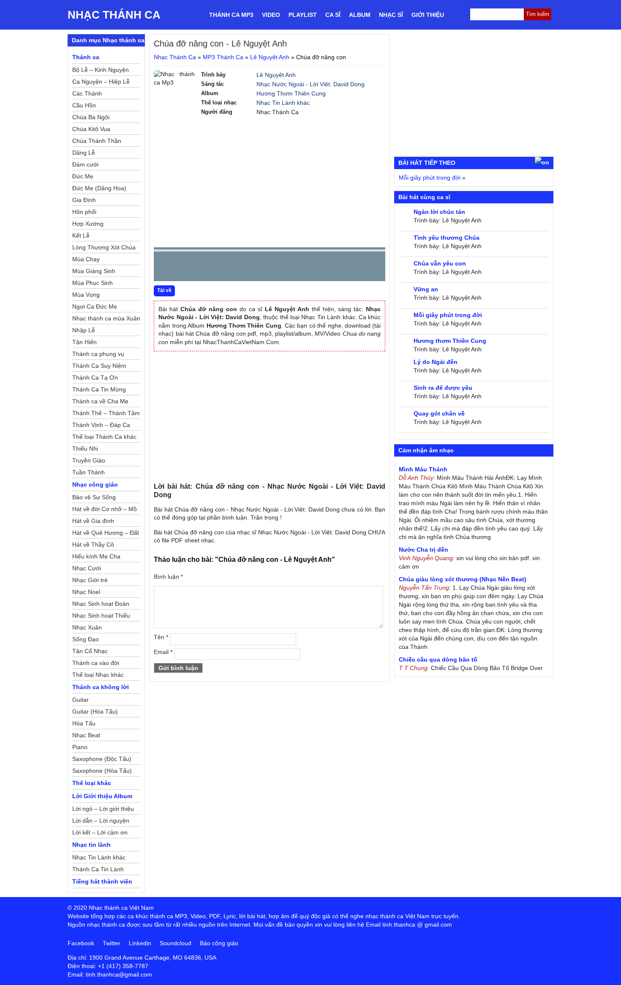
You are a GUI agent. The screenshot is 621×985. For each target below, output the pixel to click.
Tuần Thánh (88, 472)
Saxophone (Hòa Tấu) (102, 770)
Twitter (111, 943)
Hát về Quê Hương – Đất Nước (105, 534)
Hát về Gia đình (93, 520)
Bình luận (168, 576)
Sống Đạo (85, 639)
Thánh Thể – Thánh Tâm (106, 413)
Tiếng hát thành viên (102, 881)
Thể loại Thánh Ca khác (104, 436)
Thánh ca (85, 57)
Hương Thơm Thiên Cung (291, 93)
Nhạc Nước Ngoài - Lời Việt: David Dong (310, 84)
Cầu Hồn (84, 105)
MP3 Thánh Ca (223, 57)
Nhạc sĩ (391, 14)
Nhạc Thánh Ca (114, 14)
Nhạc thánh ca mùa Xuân (106, 318)
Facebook (81, 943)
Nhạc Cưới (86, 568)
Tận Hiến (84, 342)
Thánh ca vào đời (95, 662)
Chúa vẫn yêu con (440, 263)
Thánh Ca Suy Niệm (99, 365)
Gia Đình (84, 200)
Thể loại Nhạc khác (98, 674)
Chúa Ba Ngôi (90, 117)
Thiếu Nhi (85, 448)
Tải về (164, 290)
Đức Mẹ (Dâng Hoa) (99, 188)
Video (271, 14)
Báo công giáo (219, 943)
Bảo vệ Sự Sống (94, 497)
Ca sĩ (332, 14)
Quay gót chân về (439, 413)
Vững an (426, 289)
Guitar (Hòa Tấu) (95, 711)
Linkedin (140, 943)
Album (359, 14)
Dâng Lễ (83, 152)
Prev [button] (165, 268)
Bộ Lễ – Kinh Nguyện (100, 69)
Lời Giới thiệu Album (102, 796)
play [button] (187, 267)
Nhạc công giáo (95, 484)
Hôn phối (84, 211)
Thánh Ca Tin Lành (98, 869)
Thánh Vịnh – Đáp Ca (101, 424)
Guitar (80, 699)
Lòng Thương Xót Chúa (104, 247)
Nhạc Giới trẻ (90, 580)
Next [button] (208, 268)
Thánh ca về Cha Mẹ (100, 401)
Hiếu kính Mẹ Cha (96, 556)
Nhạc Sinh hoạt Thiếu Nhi (101, 616)
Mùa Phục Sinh (92, 282)
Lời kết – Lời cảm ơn (100, 832)
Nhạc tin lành (91, 844)
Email (163, 651)
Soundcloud (175, 943)
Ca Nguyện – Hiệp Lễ (101, 81)
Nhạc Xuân (87, 627)
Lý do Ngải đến (436, 361)
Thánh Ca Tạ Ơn (95, 377)
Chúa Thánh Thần (96, 140)
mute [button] (328, 266)
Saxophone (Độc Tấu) (101, 758)
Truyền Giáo (88, 460)
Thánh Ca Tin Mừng (99, 389)
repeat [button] (236, 268)
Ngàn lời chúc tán (439, 211)
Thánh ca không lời (100, 687)
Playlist (303, 14)
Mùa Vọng (86, 294)
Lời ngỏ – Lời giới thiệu (103, 808)
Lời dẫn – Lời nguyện (100, 820)
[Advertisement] (269, 182)
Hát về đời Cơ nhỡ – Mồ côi (104, 510)
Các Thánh (87, 93)
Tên (161, 637)
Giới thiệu (427, 14)
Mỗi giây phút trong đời (429, 177)
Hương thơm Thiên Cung (450, 340)
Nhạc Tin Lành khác (283, 102)
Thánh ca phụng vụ (98, 353)
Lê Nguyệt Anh (269, 57)
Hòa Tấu (83, 723)
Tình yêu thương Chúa (446, 237)
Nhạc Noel (86, 591)
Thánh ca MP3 (231, 14)
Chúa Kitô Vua (91, 129)
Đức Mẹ (82, 176)
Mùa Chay (86, 259)
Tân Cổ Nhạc (90, 651)
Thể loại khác (91, 783)
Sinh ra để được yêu (443, 387)
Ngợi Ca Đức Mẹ (94, 306)
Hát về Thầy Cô (93, 544)
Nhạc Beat (86, 735)
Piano (79, 747)
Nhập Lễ (83, 330)
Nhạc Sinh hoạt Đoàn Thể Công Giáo (100, 605)
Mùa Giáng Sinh (93, 271)
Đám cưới (85, 164)
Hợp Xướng (88, 223)
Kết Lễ (81, 235)
